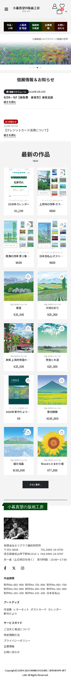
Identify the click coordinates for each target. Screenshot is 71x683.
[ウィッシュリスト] (62, 6)
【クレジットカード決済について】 (27, 130)
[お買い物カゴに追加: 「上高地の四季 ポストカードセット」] (62, 173)
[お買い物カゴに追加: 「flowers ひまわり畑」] (62, 432)
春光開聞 (52, 412)
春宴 (18, 308)
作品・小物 (10, 26)
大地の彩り (52, 308)
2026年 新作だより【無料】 (22, 412)
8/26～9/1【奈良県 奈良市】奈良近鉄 (28, 97)
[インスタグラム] (23, 568)
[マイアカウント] (55, 6)
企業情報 (48, 26)
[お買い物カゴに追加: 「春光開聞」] (62, 380)
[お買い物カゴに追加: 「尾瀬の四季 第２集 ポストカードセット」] (28, 224)
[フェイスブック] (5, 568)
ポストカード (58, 200)
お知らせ (12, 121)
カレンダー (24, 200)
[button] (4, 49)
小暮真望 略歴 (23, 26)
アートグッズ (14, 200)
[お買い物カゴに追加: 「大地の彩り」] (62, 276)
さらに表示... (35, 484)
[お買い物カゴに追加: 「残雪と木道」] (62, 328)
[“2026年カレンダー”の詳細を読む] (28, 173)
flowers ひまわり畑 (52, 464)
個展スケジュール (17, 91)
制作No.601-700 (20, 304)
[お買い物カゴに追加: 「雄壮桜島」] (28, 432)
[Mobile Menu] (6, 9)
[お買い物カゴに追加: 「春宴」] (28, 276)
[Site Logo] (26, 9)
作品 (12, 304)
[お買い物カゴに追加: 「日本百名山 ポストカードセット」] (62, 224)
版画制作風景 (35, 26)
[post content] (19, 182)
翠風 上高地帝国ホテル (19, 360)
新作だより (24, 408)
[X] (14, 568)
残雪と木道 (52, 360)
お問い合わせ (61, 26)
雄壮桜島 (18, 464)
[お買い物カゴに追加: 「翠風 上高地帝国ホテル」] (28, 328)
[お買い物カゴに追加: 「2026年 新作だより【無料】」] (28, 380)
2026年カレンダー (18, 204)
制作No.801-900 (20, 356)
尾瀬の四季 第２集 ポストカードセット (28, 256)
